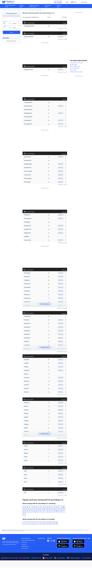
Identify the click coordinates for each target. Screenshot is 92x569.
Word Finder (4, 9)
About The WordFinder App (28, 540)
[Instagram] (54, 541)
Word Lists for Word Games (12, 9)
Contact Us (24, 544)
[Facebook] (48, 541)
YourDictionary (87, 558)
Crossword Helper (25, 558)
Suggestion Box (41, 538)
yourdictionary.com (82, 530)
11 (52, 523)
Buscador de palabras (75, 558)
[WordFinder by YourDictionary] (8, 2)
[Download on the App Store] (63, 541)
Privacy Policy (24, 546)
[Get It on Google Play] (63, 546)
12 (56, 523)
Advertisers (24, 542)
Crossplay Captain (60, 558)
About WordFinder (25, 538)
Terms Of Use (24, 548)
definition (60, 36)
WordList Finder (37, 558)
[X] (51, 541)
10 (49, 523)
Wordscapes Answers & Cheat (10, 558)
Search (11, 32)
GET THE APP (58, 2)
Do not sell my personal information (9, 544)
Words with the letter (23, 9)
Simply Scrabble (49, 558)
